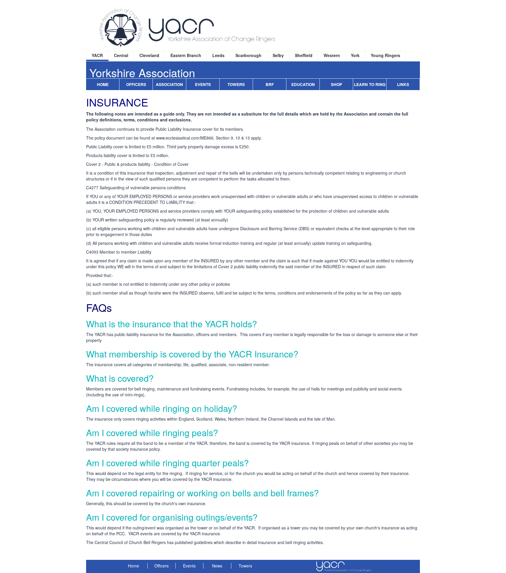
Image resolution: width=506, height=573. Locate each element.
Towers (236, 84)
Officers (136, 84)
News (217, 566)
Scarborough (248, 55)
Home (103, 84)
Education (303, 84)
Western (332, 55)
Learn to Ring (369, 84)
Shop (336, 84)
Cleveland (149, 55)
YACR (97, 55)
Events (203, 84)
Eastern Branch (185, 55)
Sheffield (303, 55)
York (355, 55)
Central (121, 55)
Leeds (218, 55)
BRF (270, 84)
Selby (278, 55)
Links (403, 84)
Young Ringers (385, 55)
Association (169, 84)
